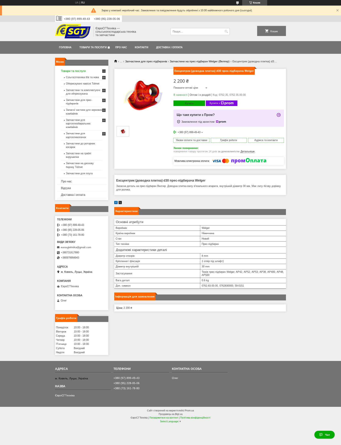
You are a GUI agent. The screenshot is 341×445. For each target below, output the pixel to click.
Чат (327, 434)
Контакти (141, 47)
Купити (189, 103)
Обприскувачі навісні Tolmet (82, 83)
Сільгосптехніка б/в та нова (82, 77)
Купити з (215, 103)
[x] (120, 203)
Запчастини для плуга (79, 173)
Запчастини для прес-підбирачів (146, 61)
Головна (65, 47)
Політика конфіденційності (195, 417)
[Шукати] (226, 31)
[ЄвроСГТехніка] (73, 31)
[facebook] (116, 203)
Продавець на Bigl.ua (171, 414)
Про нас (121, 47)
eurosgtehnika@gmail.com (76, 247)
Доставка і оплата (169, 47)
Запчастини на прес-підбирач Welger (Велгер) (200, 61)
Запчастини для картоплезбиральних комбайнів (78, 123)
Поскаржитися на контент (163, 417)
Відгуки (66, 188)
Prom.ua (189, 410)
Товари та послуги (93, 47)
